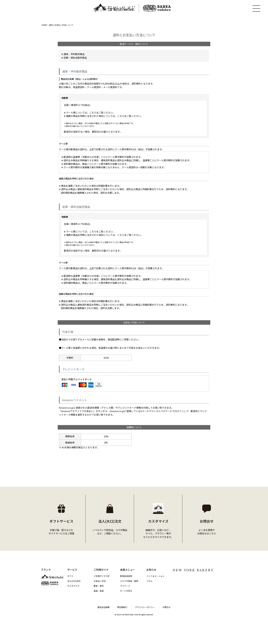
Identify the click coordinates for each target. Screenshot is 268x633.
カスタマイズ (73, 585)
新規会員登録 (126, 576)
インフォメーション (155, 576)
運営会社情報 (103, 607)
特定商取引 (122, 607)
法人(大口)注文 (74, 581)
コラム (149, 581)
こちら (92, 112)
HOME (44, 25)
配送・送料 (99, 585)
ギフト (70, 576)
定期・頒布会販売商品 (75, 57)
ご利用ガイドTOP (102, 576)
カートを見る (126, 590)
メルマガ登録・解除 (129, 581)
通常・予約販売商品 (74, 54)
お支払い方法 (100, 581)
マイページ (125, 585)
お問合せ (167, 607)
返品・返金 (99, 590)
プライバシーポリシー (145, 607)
